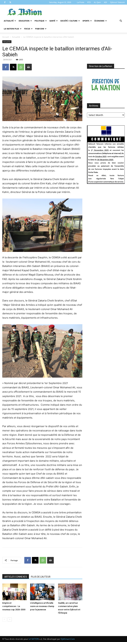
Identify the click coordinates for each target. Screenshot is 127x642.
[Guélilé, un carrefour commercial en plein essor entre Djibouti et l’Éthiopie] (70, 592)
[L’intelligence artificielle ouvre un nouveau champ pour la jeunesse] (42, 592)
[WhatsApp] (21, 67)
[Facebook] (4, 2)
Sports (86, 20)
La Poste (80, 2)
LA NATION (34, 639)
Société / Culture (68, 20)
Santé (52, 20)
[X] (10, 2)
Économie (99, 20)
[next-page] (10, 619)
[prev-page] (4, 619)
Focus (27, 28)
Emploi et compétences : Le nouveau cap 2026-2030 (13, 606)
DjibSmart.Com (68, 639)
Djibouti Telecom (117, 2)
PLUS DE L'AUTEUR (40, 576)
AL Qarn (97, 2)
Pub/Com (39, 28)
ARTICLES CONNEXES (15, 576)
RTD (89, 2)
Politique (39, 20)
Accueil (5, 37)
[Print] (28, 67)
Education (24, 20)
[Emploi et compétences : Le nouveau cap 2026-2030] (14, 592)
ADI (105, 2)
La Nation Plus (11, 28)
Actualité (9, 20)
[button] (121, 20)
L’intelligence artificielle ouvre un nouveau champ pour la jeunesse (42, 606)
